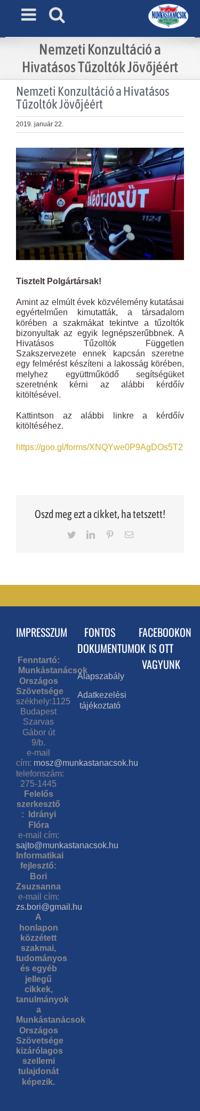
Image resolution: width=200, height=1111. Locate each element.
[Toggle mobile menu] (29, 14)
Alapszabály (100, 676)
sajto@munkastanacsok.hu (67, 845)
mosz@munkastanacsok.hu (86, 762)
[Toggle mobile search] (57, 14)
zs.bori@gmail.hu (49, 906)
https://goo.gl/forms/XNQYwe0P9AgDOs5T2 (99, 447)
